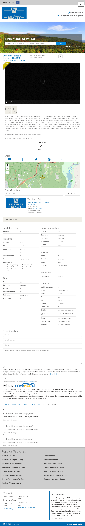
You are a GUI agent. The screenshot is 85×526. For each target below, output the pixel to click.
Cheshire (25, 404)
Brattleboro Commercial (54, 464)
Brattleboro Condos (52, 456)
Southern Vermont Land (11, 483)
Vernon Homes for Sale (53, 471)
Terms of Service (31, 381)
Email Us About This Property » (38, 202)
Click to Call (43, 149)
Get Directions (73, 194)
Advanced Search (72, 47)
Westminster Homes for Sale (55, 475)
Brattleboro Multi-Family (12, 464)
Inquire (43, 142)
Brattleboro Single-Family (12, 460)
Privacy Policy (54, 374)
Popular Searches (14, 451)
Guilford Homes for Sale (54, 467)
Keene (33, 404)
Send (6, 378)
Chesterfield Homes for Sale (13, 479)
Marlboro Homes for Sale (12, 475)
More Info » (31, 204)
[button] (61, 43)
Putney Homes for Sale (11, 471)
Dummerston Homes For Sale (13, 467)
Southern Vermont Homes (54, 479)
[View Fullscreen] (7, 172)
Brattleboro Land (51, 460)
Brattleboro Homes (9, 456)
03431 (39, 404)
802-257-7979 (76, 12)
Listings (13, 404)
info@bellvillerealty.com (71, 15)
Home (7, 404)
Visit (43, 146)
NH (19, 404)
